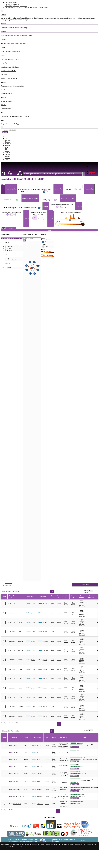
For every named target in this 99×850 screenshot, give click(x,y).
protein (52, 603)
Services (7, 158)
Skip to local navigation (12, 4)
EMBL (3, 15)
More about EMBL (8, 71)
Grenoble (3, 89)
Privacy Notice (5, 846)
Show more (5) (75, 798)
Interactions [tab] (8, 584)
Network (11, 228)
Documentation (93, 171)
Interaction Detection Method (30, 198)
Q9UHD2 (45, 603)
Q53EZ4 (45, 669)
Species (9, 267)
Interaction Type (89, 189)
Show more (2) (75, 761)
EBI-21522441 (17, 804)
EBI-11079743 (17, 796)
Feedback (92, 173)
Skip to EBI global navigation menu (16, 6)
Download (92, 168)
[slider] (57, 224)
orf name (73, 796)
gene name (73, 743)
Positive (26, 218)
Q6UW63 (45, 716)
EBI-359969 (16, 774)
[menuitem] (93, 166)
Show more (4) (75, 791)
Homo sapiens (66, 603)
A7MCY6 (45, 641)
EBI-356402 (16, 766)
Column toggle (85, 584)
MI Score (50, 218)
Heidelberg (4, 105)
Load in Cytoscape (17, 238)
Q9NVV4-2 (45, 707)
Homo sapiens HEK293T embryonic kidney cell (82, 603)
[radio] (34, 217)
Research (7, 156)
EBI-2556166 (16, 789)
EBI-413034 (16, 752)
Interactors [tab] (8, 585)
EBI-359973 (16, 781)
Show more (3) (75, 746)
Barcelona (3, 82)
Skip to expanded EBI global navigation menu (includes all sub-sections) (27, 7)
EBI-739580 (16, 745)
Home (91, 166)
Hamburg (3, 97)
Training (7, 154)
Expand (9, 258)
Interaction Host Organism (68, 198)
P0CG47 (45, 688)
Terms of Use (17, 846)
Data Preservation (85, 842)
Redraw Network (6, 238)
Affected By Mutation (13, 260)
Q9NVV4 (45, 660)
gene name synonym (75, 744)
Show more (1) (75, 775)
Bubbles (9, 250)
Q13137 (33, 603)
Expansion (79, 206)
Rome (2, 120)
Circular (9, 248)
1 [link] (52, 591)
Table (49, 230)
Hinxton (3, 112)
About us (7, 152)
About (91, 170)
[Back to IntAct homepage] (11, 173)
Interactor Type (58, 189)
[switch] (45, 190)
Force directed (11, 246)
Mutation (45, 206)
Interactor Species (11, 189)
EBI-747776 (16, 759)
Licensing (82, 840)
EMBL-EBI (8, 159)
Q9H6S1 (45, 622)
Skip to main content (11, 2)
